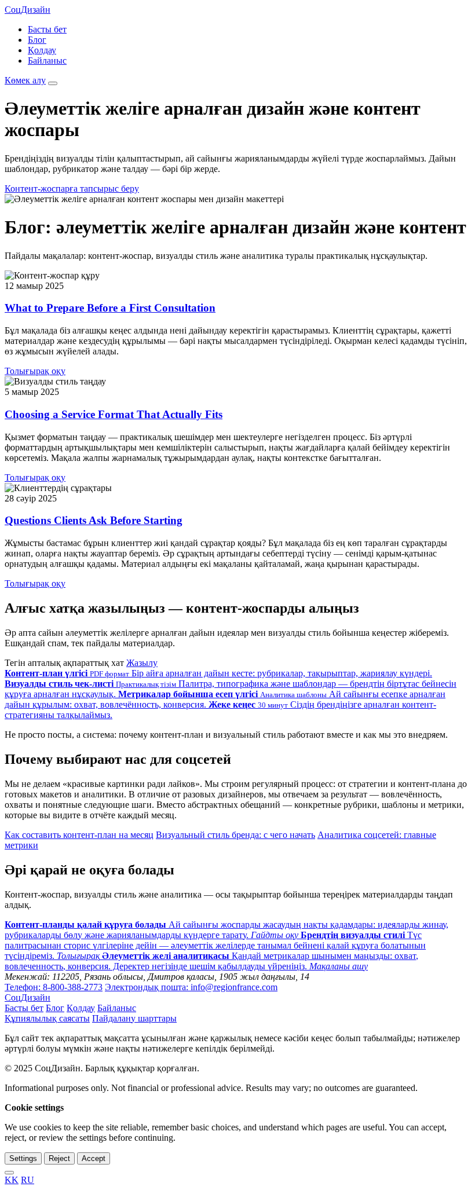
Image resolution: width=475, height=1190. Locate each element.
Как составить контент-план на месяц (79, 835)
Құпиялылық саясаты (47, 1018)
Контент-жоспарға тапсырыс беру (72, 188)
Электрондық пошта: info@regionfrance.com (191, 987)
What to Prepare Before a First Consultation (110, 308)
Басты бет (47, 29)
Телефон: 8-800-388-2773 (54, 987)
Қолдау (42, 50)
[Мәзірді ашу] (52, 83)
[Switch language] (9, 1172)
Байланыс (47, 60)
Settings (23, 1158)
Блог (37, 40)
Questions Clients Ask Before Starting (93, 520)
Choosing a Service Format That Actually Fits (113, 414)
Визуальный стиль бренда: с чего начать (235, 835)
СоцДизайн (27, 9)
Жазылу (142, 663)
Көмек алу (25, 80)
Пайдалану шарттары (134, 1018)
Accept (93, 1158)
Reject (59, 1158)
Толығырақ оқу (35, 371)
